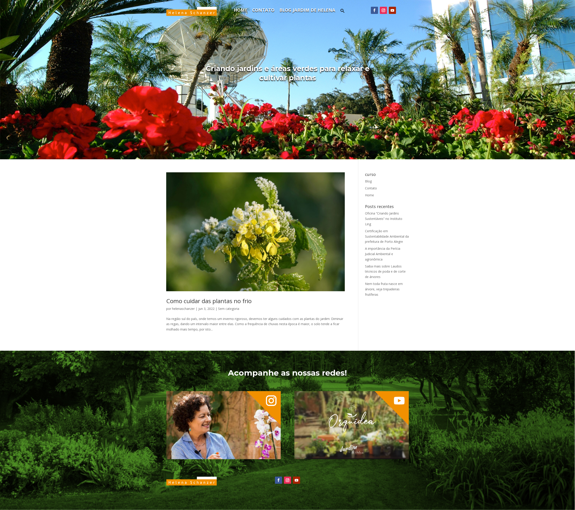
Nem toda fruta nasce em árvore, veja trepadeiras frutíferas (384, 289)
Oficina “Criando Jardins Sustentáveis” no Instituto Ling (383, 218)
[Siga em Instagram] (383, 10)
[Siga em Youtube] (392, 10)
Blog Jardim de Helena (307, 11)
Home (240, 11)
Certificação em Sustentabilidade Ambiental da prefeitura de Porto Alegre (387, 236)
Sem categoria (228, 308)
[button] (342, 12)
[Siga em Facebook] (374, 10)
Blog (368, 181)
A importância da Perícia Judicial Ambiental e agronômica (382, 253)
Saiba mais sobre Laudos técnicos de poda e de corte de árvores (385, 271)
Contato (263, 11)
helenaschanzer (183, 308)
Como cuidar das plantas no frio (209, 301)
